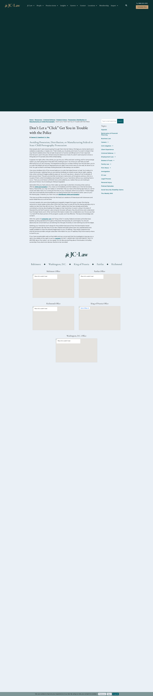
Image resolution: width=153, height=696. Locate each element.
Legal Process (106, 179)
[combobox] (109, 121)
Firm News (105, 168)
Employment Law (107, 157)
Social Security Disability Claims (112, 190)
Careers (73, 6)
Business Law (106, 138)
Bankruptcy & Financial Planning (109, 134)
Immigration (105, 171)
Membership (104, 6)
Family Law (105, 164)
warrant (57, 238)
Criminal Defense (49, 120)
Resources (38, 120)
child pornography (41, 187)
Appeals (104, 129)
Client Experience (107, 149)
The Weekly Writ (107, 193)
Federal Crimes (61, 120)
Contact (83, 6)
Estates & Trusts (106, 160)
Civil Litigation (106, 146)
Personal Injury (106, 182)
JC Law (29, 6)
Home (31, 120)
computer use (46, 219)
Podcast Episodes (107, 186)
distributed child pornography (68, 194)
